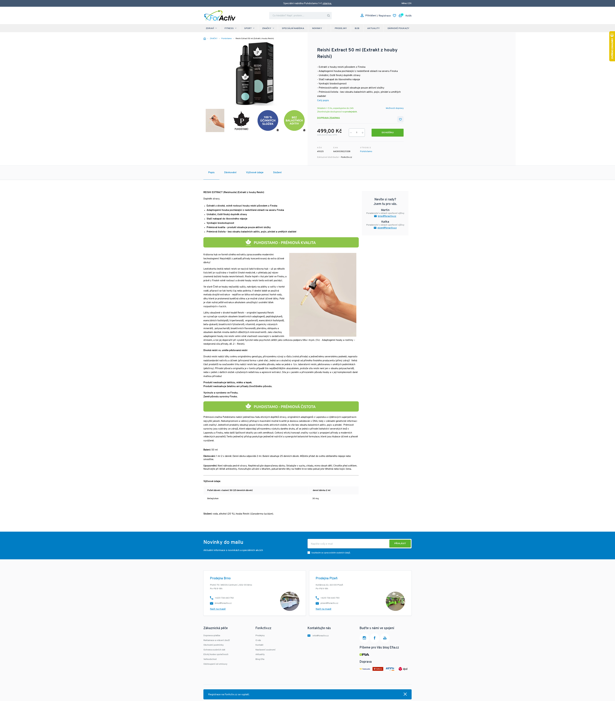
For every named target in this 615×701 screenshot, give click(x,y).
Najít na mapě (218, 609)
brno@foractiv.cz (387, 216)
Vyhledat (328, 15)
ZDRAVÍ (210, 28)
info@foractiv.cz (320, 636)
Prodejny (341, 28)
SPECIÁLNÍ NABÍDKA (293, 28)
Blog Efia (259, 659)
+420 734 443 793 (329, 598)
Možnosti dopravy (395, 108)
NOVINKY (317, 28)
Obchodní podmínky (213, 645)
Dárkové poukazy (398, 28)
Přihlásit (400, 543)
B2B (357, 28)
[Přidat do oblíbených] (400, 119)
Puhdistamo (366, 151)
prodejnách (351, 112)
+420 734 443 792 (224, 598)
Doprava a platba (211, 635)
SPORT (248, 28)
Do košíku (388, 132)
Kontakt (259, 645)
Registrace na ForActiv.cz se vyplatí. (229, 694)
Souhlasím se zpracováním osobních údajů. (330, 553)
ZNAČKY (266, 28)
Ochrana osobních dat (214, 650)
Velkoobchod (210, 659)
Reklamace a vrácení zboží (216, 640)
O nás (258, 640)
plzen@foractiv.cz (387, 228)
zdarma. (327, 3)
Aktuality (373, 28)
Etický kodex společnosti (215, 654)
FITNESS (229, 28)
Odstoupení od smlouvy (215, 664)
